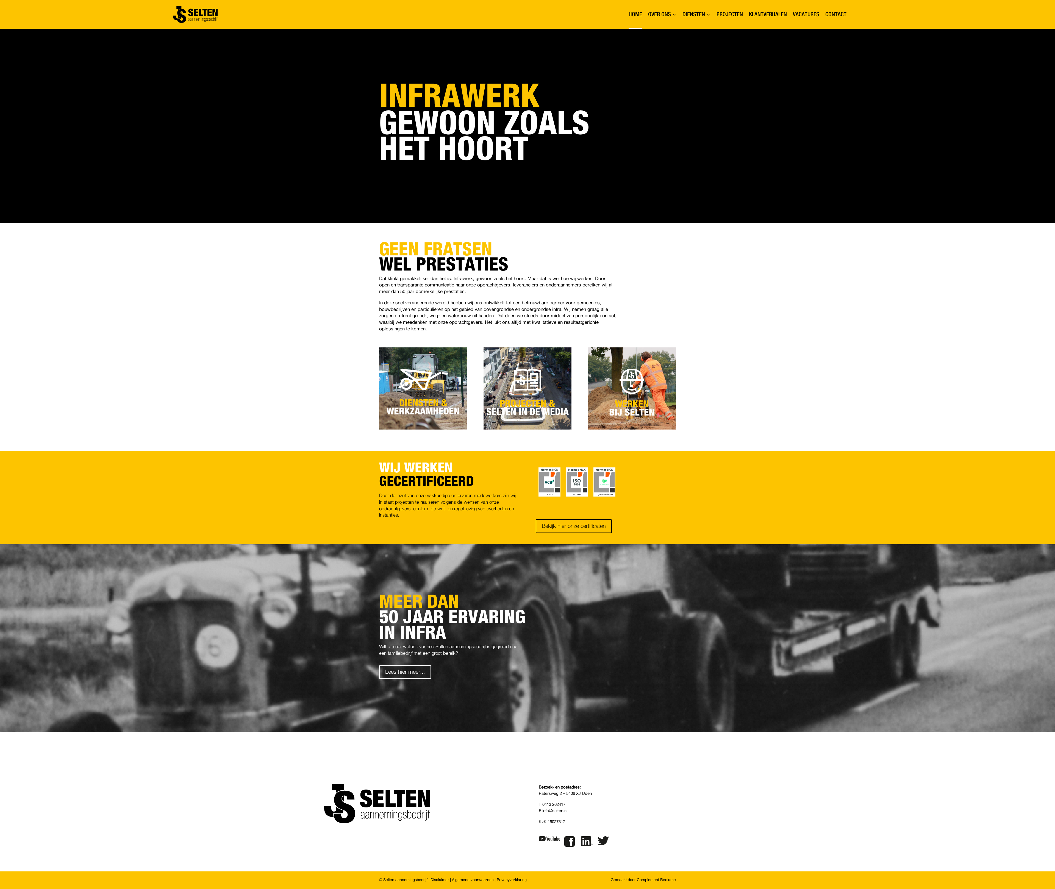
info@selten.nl (554, 811)
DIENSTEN (693, 14)
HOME (635, 14)
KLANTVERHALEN (768, 14)
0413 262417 (553, 804)
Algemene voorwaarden (473, 880)
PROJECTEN (730, 14)
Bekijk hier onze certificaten (574, 526)
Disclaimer (440, 880)
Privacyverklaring (512, 880)
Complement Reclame (656, 880)
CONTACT (835, 14)
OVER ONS (659, 14)
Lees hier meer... (405, 672)
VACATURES (806, 14)
